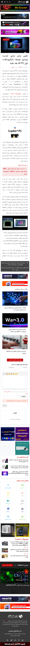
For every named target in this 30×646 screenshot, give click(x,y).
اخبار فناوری (6, 40)
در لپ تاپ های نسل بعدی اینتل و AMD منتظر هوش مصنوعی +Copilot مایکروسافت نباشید (15, 171)
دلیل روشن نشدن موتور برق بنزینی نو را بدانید (19, 556)
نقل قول (4, 374)
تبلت (22, 496)
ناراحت (15, 374)
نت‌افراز (6, 621)
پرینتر (22, 511)
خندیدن (8, 374)
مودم (8, 511)
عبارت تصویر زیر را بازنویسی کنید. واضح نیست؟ (15, 392)
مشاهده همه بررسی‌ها (7, 565)
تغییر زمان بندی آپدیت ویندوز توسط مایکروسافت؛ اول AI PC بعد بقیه (15, 59)
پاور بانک (8, 504)
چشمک (17, 374)
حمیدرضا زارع (25, 67)
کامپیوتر (22, 488)
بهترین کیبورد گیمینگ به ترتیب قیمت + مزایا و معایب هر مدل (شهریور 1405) (19, 467)
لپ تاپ (8, 496)
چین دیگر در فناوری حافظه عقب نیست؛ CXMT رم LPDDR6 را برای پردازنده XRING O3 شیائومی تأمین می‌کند (19, 543)
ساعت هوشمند (22, 519)
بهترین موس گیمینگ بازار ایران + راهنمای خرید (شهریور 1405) (18, 461)
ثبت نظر (4, 405)
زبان (13, 374)
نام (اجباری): (25, 367)
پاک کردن (6, 374)
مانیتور (22, 504)
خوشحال (9, 374)
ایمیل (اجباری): (11, 367)
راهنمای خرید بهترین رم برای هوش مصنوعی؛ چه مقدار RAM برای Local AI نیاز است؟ (18, 473)
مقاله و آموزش (26, 547)
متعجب (11, 374)
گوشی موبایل (8, 488)
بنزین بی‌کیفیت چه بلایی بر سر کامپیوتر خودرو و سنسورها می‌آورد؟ (19, 550)
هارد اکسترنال (8, 519)
